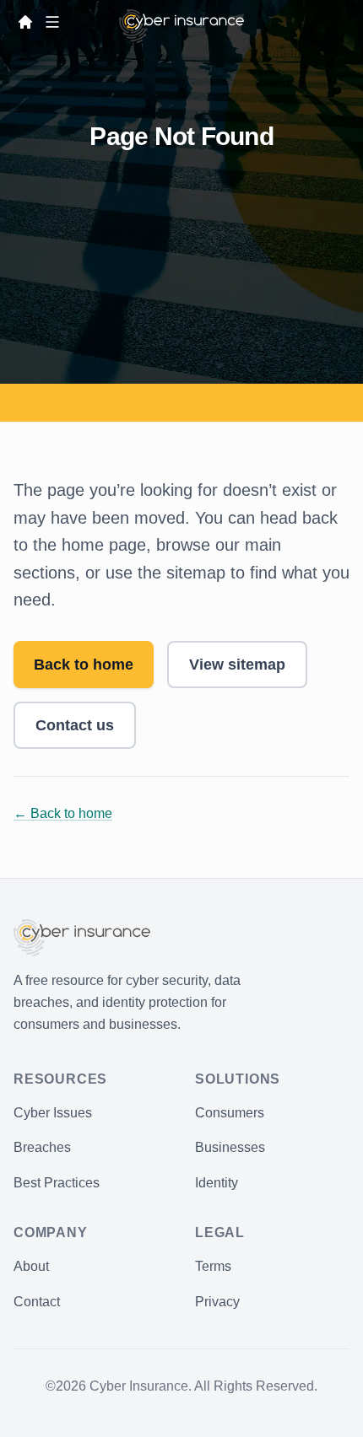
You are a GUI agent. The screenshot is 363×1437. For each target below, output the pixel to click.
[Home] (25, 22)
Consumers (229, 1113)
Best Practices (57, 1183)
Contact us (74, 725)
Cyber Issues (53, 1113)
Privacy (217, 1301)
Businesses (230, 1147)
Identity (216, 1183)
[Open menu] (52, 22)
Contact (37, 1301)
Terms (213, 1266)
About (31, 1266)
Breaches (42, 1147)
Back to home (83, 664)
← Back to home (63, 813)
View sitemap (237, 664)
